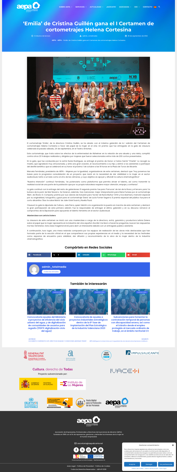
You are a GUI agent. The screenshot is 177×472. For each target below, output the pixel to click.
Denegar (149, 464)
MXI (136, 7)
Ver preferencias (166, 464)
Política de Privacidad (151, 468)
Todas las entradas (51, 272)
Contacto (147, 7)
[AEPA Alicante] (28, 7)
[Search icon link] (159, 7)
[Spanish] (155, 7)
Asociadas (124, 7)
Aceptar (132, 464)
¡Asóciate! (111, 7)
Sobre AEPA (64, 7)
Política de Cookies (138, 468)
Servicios (80, 7)
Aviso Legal (162, 468)
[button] (173, 445)
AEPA (54, 40)
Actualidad (95, 7)
